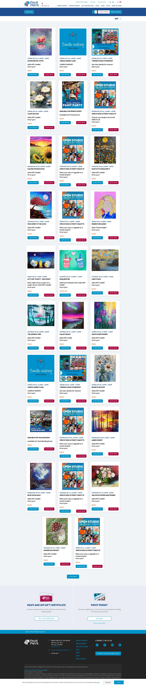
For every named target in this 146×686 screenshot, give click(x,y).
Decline (108, 682)
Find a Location (102, 2)
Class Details (33, 74)
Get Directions (55, 647)
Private (115, 12)
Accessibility (44, 670)
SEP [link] (117, 19)
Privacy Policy (36, 670)
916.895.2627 (54, 653)
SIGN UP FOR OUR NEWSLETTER (108, 653)
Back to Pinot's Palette (82, 2)
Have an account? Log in (99, 623)
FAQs (97, 6)
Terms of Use (28, 670)
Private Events (74, 6)
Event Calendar (81, 640)
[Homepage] (36, 642)
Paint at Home (117, 6)
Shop (103, 6)
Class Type (29, 12)
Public (103, 12)
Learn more (97, 682)
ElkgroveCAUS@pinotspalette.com (61, 650)
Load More (73, 576)
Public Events (62, 6)
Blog (108, 6)
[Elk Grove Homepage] (31, 4)
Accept (119, 682)
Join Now (99, 618)
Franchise (93, 2)
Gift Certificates (88, 6)
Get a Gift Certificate (46, 618)
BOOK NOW (49, 74)
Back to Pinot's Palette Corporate (35, 632)
